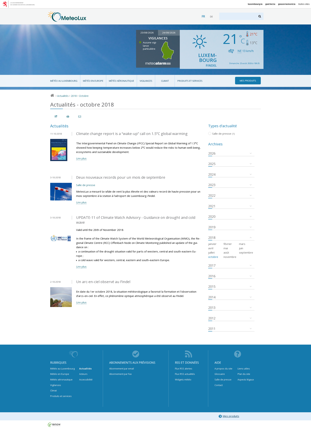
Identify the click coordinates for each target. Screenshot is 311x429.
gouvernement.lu (286, 4)
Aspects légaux (246, 379)
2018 (74, 96)
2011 (211, 328)
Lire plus (81, 158)
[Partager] (56, 116)
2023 (211, 185)
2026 (211, 153)
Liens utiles (244, 368)
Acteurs (83, 374)
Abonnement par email (121, 368)
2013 (211, 307)
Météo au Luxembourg (63, 80)
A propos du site (223, 368)
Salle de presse (85, 185)
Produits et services (189, 80)
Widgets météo (183, 379)
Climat (165, 80)
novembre (230, 257)
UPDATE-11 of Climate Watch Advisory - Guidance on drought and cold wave (135, 220)
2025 (211, 164)
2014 (211, 297)
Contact (219, 385)
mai (226, 248)
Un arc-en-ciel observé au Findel (103, 281)
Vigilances (146, 80)
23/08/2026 (147, 32)
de (211, 16)
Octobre (84, 96)
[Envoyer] (80, 116)
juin (241, 248)
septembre (246, 252)
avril (210, 248)
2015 (211, 286)
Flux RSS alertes (183, 368)
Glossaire (220, 374)
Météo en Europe (93, 80)
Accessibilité (86, 379)
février (228, 244)
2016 (211, 276)
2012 (211, 318)
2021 (211, 206)
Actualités (63, 96)
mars (242, 244)
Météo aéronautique (121, 80)
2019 (211, 227)
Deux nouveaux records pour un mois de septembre (120, 177)
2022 (211, 195)
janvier (212, 244)
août (226, 252)
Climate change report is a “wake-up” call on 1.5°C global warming (132, 133)
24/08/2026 (168, 32)
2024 (211, 174)
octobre (213, 257)
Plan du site (244, 374)
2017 (211, 265)
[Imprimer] (68, 116)
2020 (211, 216)
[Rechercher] (259, 16)
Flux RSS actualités (185, 374)
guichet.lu (270, 4)
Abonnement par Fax (120, 374)
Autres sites (304, 4)
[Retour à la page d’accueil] (67, 20)
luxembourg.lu (255, 4)
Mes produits (231, 416)
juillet (211, 252)
